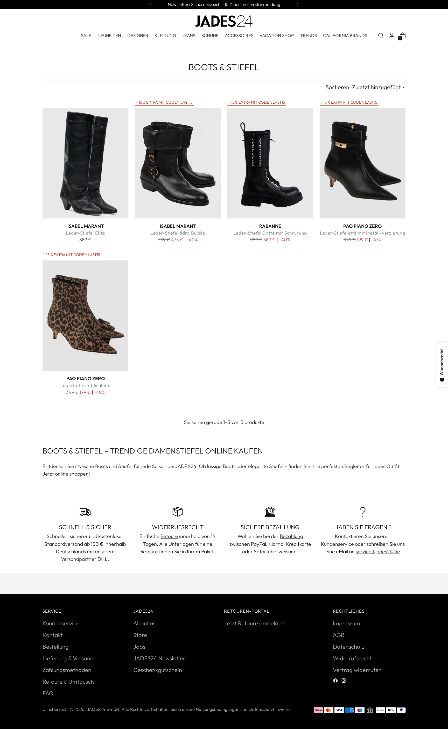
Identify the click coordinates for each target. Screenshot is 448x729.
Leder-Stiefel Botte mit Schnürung (270, 233)
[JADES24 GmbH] (224, 21)
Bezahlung (291, 536)
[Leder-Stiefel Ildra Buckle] (178, 163)
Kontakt (53, 635)
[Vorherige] (150, 4)
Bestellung (56, 646)
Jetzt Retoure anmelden (254, 623)
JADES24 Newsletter (159, 658)
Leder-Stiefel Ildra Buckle (178, 233)
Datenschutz (349, 646)
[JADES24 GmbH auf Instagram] (344, 681)
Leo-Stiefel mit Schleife (85, 385)
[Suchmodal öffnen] (381, 35)
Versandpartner (78, 559)
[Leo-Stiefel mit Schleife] (85, 315)
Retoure (169, 536)
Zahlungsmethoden (67, 670)
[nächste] (297, 4)
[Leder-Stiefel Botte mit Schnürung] (270, 163)
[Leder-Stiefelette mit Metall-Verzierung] (362, 163)
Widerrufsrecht (352, 658)
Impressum (346, 623)
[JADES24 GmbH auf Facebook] (336, 681)
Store (140, 635)
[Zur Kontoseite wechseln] (392, 35)
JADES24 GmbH (103, 709)
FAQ (48, 693)
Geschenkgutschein (157, 670)
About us (144, 623)
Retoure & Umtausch (68, 681)
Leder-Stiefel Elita (85, 233)
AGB (339, 635)
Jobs (139, 646)
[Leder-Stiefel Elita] (85, 163)
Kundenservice (337, 544)
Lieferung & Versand (68, 658)
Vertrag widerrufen (357, 670)
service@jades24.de (378, 551)
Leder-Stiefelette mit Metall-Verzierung (362, 233)
